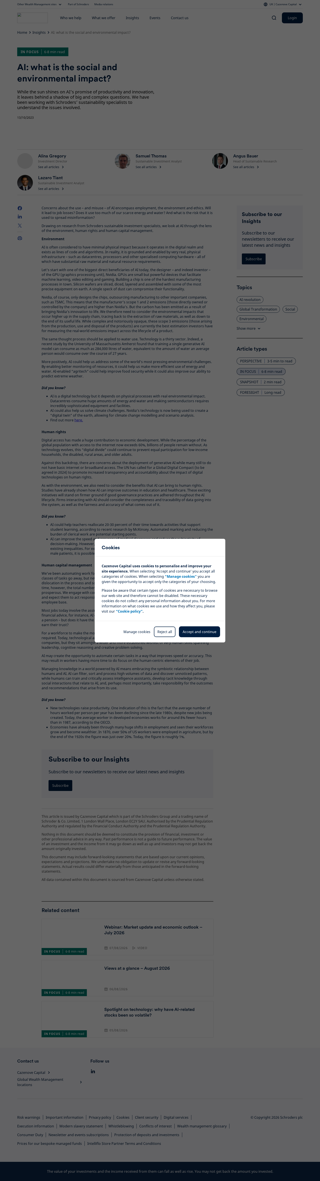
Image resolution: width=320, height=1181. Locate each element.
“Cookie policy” (129, 611)
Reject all (164, 631)
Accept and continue (199, 631)
